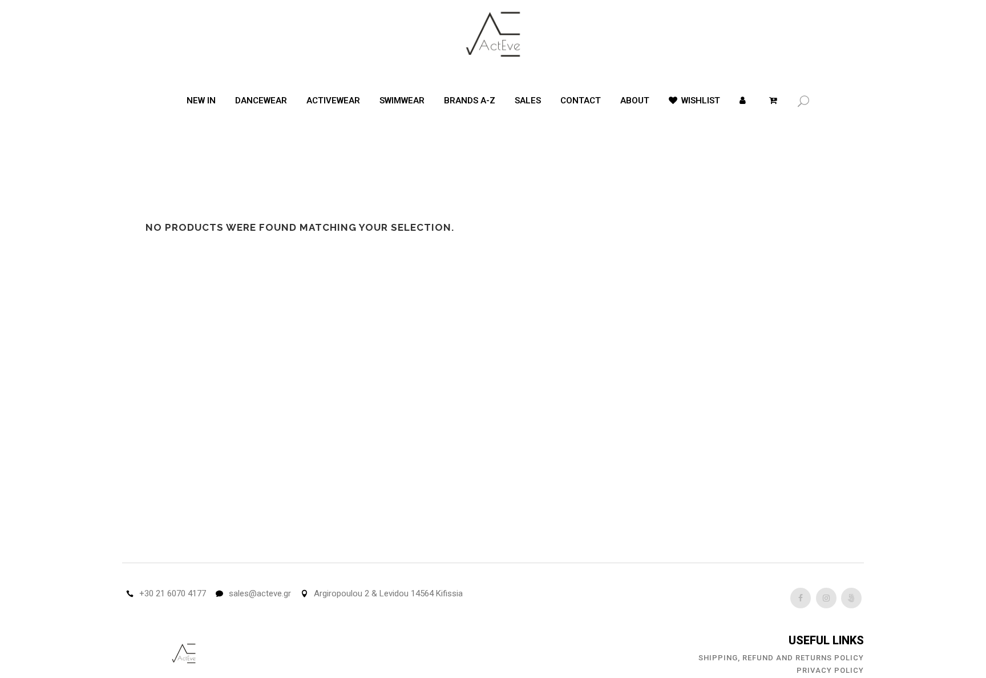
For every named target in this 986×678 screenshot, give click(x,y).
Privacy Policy (830, 670)
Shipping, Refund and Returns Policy (781, 657)
